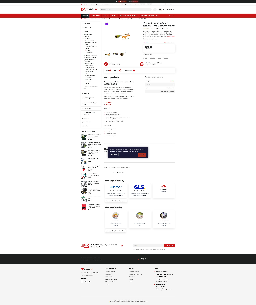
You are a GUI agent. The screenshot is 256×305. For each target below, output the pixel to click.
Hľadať (150, 9)
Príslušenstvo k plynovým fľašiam (91, 43)
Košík (130, 281)
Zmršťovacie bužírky (90, 75)
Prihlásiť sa (170, 245)
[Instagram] (85, 281)
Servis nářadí (132, 276)
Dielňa (86, 31)
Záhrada (86, 93)
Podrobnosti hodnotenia (163, 28)
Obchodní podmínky (110, 271)
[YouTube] (89, 281)
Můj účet (131, 279)
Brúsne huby (88, 81)
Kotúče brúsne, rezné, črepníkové (90, 60)
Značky (86, 126)
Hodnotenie (115, 70)
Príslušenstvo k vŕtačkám (91, 55)
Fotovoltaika (87, 122)
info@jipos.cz (144, 259)
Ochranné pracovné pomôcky (89, 113)
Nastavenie (114, 154)
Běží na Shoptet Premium (115, 301)
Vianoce (86, 118)
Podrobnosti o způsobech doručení (115, 201)
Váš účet (149, 4)
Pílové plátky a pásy (89, 67)
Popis (107, 70)
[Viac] (171, 16)
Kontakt (142, 4)
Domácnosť (87, 108)
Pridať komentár (118, 172)
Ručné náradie (87, 38)
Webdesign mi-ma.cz (125, 301)
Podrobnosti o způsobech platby (115, 231)
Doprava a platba (127, 70)
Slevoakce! (135, 1)
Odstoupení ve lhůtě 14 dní (135, 274)
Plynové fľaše (89, 52)
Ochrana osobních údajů (111, 279)
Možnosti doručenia (170, 42)
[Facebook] (82, 281)
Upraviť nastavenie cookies (138, 300)
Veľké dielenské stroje (90, 63)
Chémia (87, 83)
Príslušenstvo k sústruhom (91, 69)
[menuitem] (85, 16)
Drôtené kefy (88, 77)
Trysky (87, 48)
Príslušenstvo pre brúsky (90, 57)
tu (137, 151)
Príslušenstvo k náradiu (89, 40)
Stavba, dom (87, 27)
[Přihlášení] (155, 10)
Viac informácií (171, 36)
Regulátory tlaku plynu (91, 46)
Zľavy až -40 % (122, 1)
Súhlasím (142, 155)
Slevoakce (87, 23)
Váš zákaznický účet (109, 281)
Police (85, 88)
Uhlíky (86, 73)
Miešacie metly (88, 79)
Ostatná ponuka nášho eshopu (91, 86)
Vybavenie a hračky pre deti (90, 103)
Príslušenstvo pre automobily (89, 98)
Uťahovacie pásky (89, 71)
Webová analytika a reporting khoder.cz (139, 301)
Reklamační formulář (134, 271)
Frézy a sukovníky (89, 65)
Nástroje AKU (86, 36)
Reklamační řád (108, 276)
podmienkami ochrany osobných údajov (155, 249)
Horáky (88, 50)
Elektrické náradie (88, 34)
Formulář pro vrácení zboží (162, 281)
